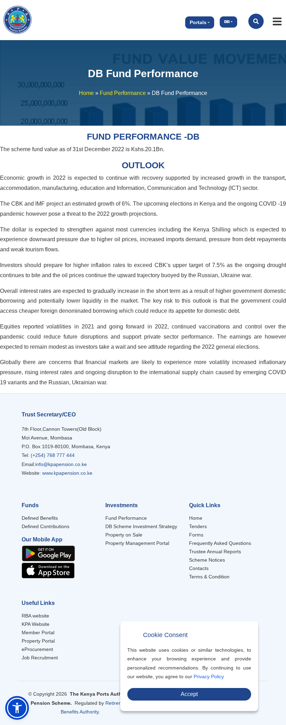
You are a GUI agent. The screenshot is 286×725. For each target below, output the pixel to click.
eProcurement (37, 649)
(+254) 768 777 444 (52, 455)
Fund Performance (123, 93)
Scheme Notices (207, 559)
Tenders (198, 526)
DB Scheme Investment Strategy (141, 526)
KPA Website (36, 624)
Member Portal (38, 632)
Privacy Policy (209, 676)
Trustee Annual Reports (215, 551)
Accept (189, 694)
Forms (196, 534)
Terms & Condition (209, 576)
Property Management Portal (137, 543)
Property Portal (38, 640)
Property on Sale (123, 534)
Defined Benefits (40, 518)
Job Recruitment (40, 657)
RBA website (35, 615)
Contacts (199, 568)
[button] (17, 708)
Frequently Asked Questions (220, 543)
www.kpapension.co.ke (67, 473)
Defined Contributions (45, 526)
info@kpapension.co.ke (61, 464)
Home (86, 93)
